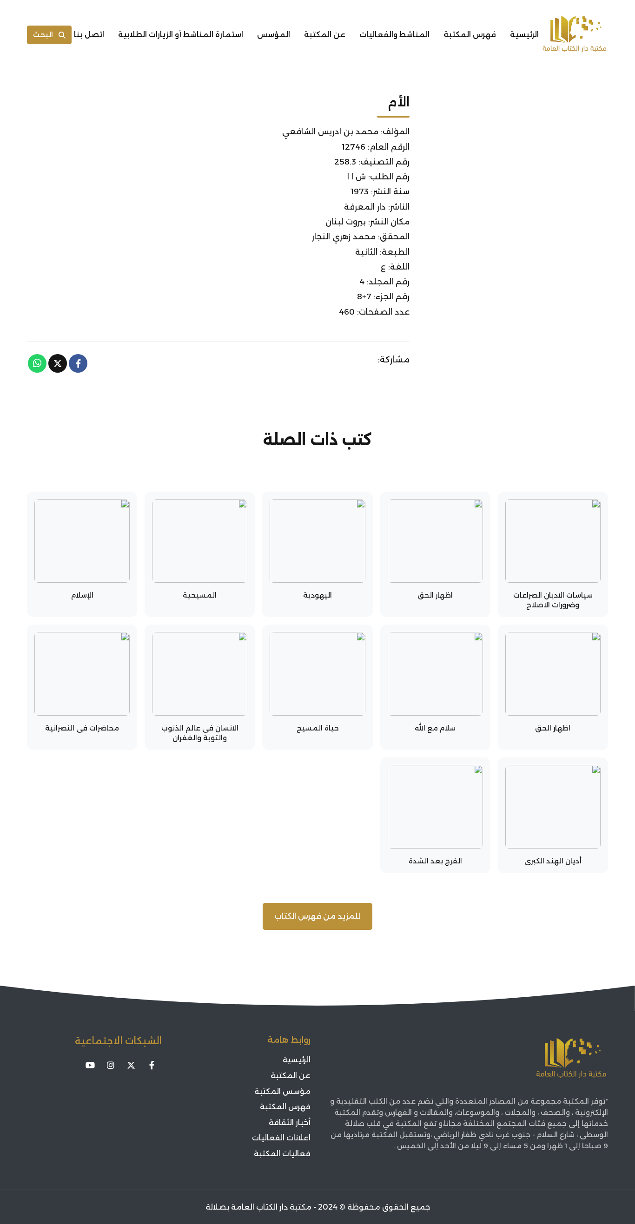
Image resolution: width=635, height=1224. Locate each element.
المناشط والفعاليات (394, 34)
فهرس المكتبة (469, 34)
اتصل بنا (89, 34)
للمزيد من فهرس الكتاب (317, 916)
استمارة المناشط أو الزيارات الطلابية (180, 34)
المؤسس (273, 34)
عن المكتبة (324, 34)
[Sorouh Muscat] (574, 35)
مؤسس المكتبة (282, 1091)
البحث (43, 34)
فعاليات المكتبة (282, 1153)
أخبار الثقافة (290, 1122)
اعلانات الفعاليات (281, 1137)
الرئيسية (524, 34)
